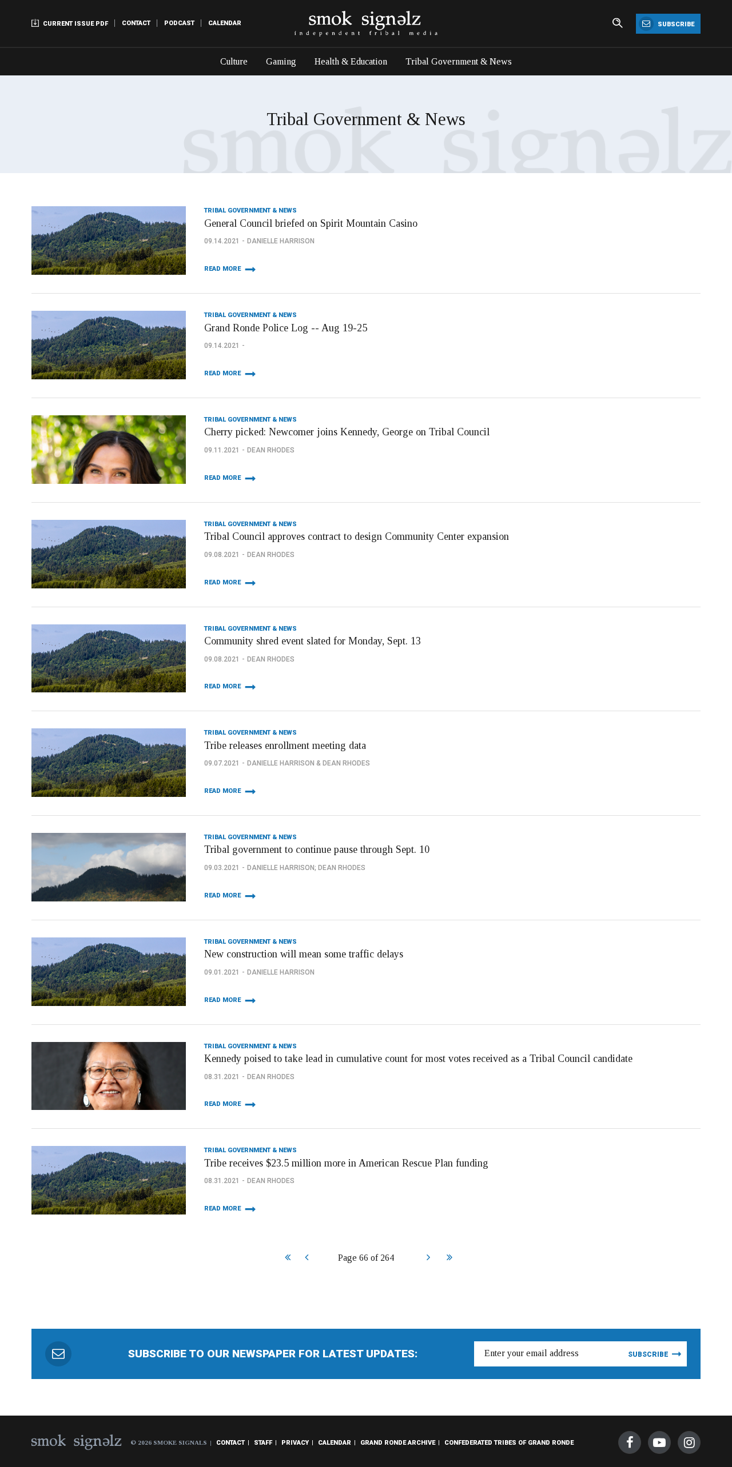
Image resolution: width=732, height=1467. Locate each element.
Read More (222, 268)
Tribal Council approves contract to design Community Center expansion (356, 536)
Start (286, 1258)
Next (428, 1258)
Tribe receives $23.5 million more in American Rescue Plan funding (346, 1163)
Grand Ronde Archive (397, 1442)
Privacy (295, 1442)
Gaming (281, 61)
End (448, 1258)
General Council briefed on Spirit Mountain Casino (310, 223)
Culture (234, 61)
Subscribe (675, 24)
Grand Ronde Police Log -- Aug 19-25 (285, 328)
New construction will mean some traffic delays (303, 954)
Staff (263, 1442)
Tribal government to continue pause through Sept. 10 (316, 849)
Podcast (179, 23)
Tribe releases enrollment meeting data (285, 745)
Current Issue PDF (74, 23)
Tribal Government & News (458, 61)
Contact (136, 23)
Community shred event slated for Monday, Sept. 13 (312, 641)
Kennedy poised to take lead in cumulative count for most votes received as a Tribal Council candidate (418, 1058)
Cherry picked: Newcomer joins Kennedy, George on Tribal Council (347, 432)
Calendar (224, 23)
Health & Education (351, 61)
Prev (306, 1258)
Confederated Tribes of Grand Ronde (509, 1442)
